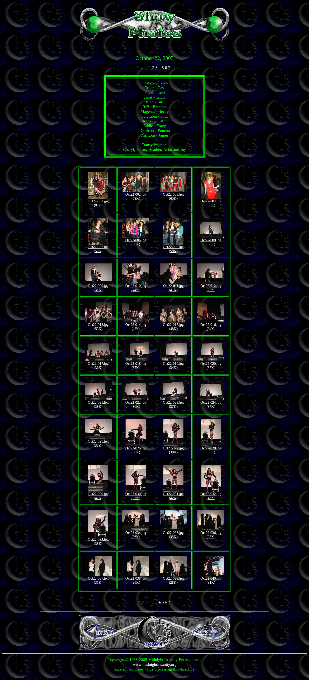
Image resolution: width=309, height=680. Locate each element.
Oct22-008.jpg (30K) (210, 242)
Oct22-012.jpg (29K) (210, 288)
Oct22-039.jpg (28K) (173, 580)
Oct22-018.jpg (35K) (135, 366)
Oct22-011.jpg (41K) (173, 288)
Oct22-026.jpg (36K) (135, 450)
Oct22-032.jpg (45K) (210, 496)
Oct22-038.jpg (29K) (135, 580)
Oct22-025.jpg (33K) (98, 443)
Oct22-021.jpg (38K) (98, 404)
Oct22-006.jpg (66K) (135, 242)
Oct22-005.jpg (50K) (98, 249)
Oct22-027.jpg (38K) (173, 450)
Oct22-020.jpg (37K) (210, 366)
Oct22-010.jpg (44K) (135, 288)
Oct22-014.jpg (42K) (135, 327)
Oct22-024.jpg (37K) (210, 404)
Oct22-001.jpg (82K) (98, 203)
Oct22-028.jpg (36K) (210, 450)
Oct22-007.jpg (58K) (173, 249)
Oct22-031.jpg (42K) (173, 496)
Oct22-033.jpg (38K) (98, 541)
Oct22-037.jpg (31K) (98, 580)
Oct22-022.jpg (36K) (135, 404)
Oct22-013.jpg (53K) (98, 327)
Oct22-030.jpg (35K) (135, 496)
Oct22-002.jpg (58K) (135, 196)
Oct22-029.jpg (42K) (98, 496)
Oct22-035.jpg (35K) (173, 535)
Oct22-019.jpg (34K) (173, 366)
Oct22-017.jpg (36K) (98, 366)
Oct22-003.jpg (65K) (173, 196)
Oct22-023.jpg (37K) (173, 404)
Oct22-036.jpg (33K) (210, 535)
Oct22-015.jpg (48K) (173, 327)
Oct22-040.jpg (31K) (210, 580)
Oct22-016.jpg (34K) (210, 327)
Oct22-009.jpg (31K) (98, 288)
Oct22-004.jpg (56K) (210, 203)
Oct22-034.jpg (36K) (135, 535)
